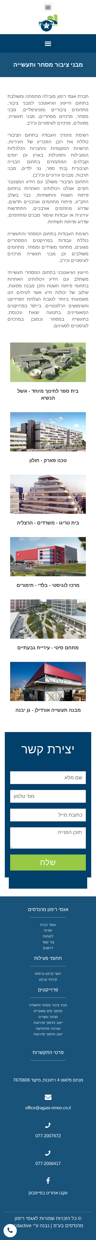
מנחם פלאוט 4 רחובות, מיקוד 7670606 (48, 1080)
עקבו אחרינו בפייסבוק (48, 1193)
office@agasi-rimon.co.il (48, 1108)
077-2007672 (48, 1136)
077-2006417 (48, 1163)
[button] (48, 7)
